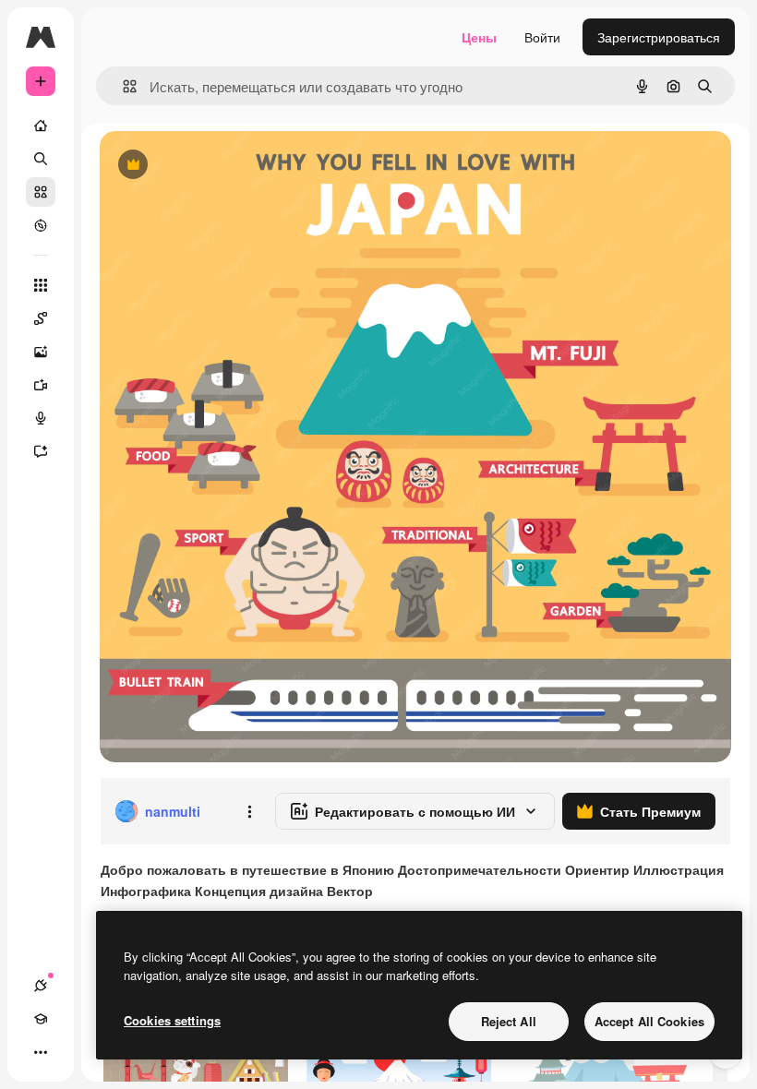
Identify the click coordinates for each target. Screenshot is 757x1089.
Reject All (508, 1021)
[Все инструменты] (40, 285)
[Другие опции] (249, 811)
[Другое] (40, 1052)
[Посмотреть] (40, 225)
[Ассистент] (40, 451)
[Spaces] (40, 318)
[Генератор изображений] (40, 351)
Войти (542, 37)
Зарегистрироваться (658, 37)
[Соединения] (40, 985)
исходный (223, 165)
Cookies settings (172, 1020)
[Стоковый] (40, 192)
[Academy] (40, 1019)
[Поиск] (40, 159)
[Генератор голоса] (40, 418)
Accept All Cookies (649, 1021)
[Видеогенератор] (40, 385)
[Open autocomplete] (122, 86)
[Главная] (40, 125)
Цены (479, 37)
